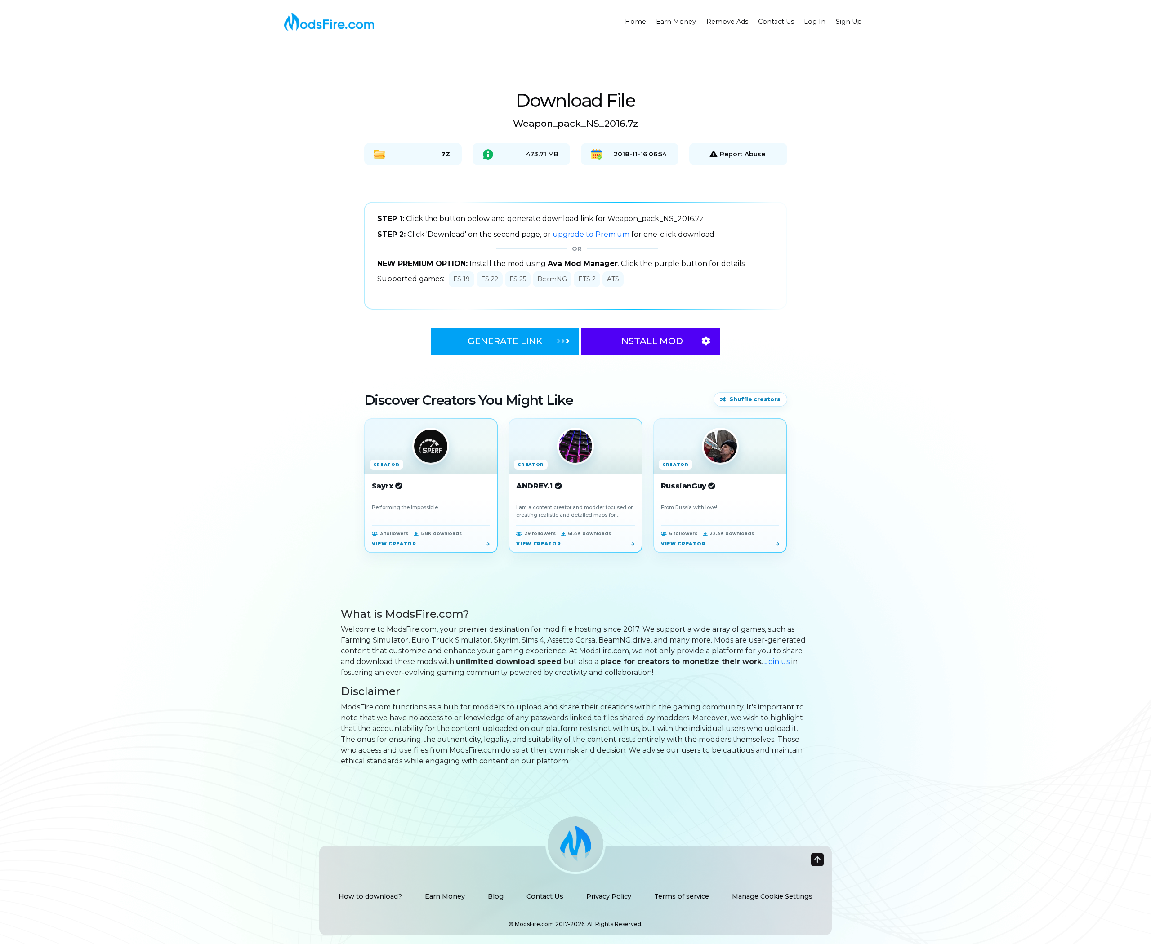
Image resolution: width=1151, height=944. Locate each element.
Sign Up (849, 22)
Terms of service (681, 896)
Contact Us (776, 22)
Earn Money (676, 22)
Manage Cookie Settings (772, 896)
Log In (814, 22)
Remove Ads (727, 22)
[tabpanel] (575, 256)
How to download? (370, 896)
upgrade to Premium (592, 234)
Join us (777, 661)
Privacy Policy (608, 896)
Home (635, 22)
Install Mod (651, 341)
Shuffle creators (755, 399)
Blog (496, 896)
